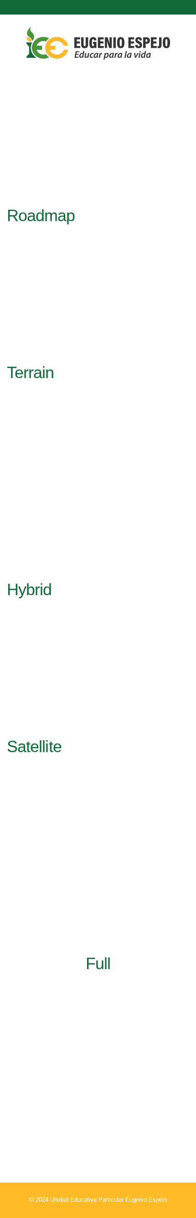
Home (74, 155)
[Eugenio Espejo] (98, 44)
